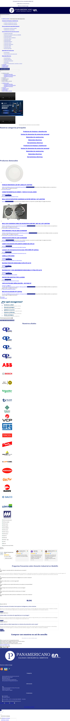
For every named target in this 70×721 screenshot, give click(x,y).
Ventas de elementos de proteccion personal (35, 134)
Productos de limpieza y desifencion (35, 145)
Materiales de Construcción (8, 50)
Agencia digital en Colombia (29, 706)
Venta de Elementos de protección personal (10, 31)
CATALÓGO (4, 77)
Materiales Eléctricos (6, 56)
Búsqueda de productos (5, 14)
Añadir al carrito (8, 195)
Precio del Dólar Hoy (5, 645)
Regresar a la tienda (6, 718)
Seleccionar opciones (30, 187)
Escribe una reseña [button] (8, 558)
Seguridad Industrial (8, 74)
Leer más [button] (18, 559)
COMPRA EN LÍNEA (5, 73)
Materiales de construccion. (35, 137)
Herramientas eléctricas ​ (35, 157)
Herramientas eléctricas (35, 143)
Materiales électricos (35, 140)
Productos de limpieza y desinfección (10, 20)
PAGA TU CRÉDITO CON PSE (7, 81)
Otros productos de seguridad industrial (10, 26)
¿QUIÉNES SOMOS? (5, 78)
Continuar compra (5, 719)
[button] (57, 555)
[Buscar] (0, 15)
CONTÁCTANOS (4, 80)
